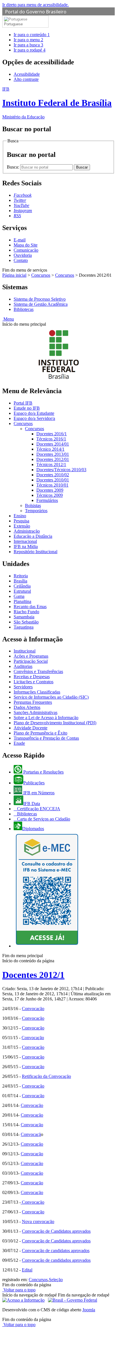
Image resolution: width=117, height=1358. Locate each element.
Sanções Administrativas (35, 712)
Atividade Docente (30, 727)
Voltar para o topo (18, 1289)
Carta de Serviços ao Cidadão (43, 819)
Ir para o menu (28, 39)
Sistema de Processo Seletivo (40, 299)
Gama (19, 596)
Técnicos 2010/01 (52, 485)
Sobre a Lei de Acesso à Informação (46, 717)
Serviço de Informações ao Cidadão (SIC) (51, 697)
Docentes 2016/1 (51, 433)
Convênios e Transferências (38, 671)
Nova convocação (38, 1221)
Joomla (88, 1309)
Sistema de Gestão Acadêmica (41, 304)
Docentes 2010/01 (52, 479)
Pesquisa (21, 520)
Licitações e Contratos (33, 681)
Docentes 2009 (49, 490)
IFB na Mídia (26, 546)
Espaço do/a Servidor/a (34, 418)
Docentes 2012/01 (52, 459)
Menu (8, 319)
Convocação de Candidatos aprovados (56, 1231)
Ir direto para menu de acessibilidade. (35, 4)
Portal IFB (23, 403)
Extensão (22, 526)
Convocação (33, 1008)
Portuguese (13, 24)
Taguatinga (24, 627)
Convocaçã (31, 1134)
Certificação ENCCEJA (38, 808)
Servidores (23, 686)
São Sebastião (26, 621)
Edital (27, 1269)
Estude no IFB (27, 408)
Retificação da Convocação (46, 1076)
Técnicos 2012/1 (51, 464)
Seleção (56, 1279)
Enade (19, 743)
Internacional (25, 541)
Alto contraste (26, 79)
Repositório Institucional (35, 551)
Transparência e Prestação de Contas (46, 738)
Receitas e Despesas (32, 676)
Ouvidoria (23, 255)
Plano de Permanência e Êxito (40, 733)
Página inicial (14, 275)
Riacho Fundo (26, 611)
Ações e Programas (31, 656)
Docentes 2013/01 (52, 454)
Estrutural (22, 591)
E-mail (20, 239)
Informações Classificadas (37, 692)
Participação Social (31, 661)
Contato (21, 260)
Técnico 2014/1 (50, 449)
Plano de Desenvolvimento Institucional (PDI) (55, 722)
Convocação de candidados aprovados (56, 1260)
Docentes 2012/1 (33, 975)
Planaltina (22, 601)
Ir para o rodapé (29, 50)
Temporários (36, 510)
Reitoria (21, 575)
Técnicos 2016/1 (51, 438)
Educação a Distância (33, 536)
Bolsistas (33, 505)
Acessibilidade (27, 74)
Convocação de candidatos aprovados (55, 1250)
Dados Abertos (27, 707)
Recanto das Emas (30, 606)
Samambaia (24, 616)
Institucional (24, 651)
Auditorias (23, 666)
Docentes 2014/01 (52, 444)
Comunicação (26, 250)
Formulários (47, 500)
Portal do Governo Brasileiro (35, 12)
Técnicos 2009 (49, 495)
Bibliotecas (24, 309)
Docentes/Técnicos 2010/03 (61, 469)
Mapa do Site (25, 245)
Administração (27, 531)
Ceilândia (22, 586)
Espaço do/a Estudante (34, 413)
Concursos (40, 275)
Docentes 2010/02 (52, 474)
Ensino (20, 515)
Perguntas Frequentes (33, 702)
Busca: (13, 167)
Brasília (20, 581)
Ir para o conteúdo (32, 34)
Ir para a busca (28, 44)
